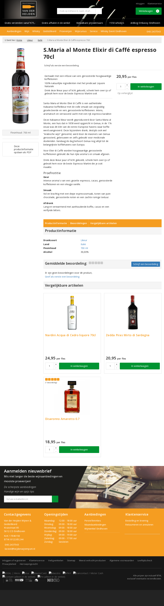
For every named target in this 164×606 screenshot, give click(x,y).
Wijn (27, 31)
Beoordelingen (78, 223)
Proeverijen (65, 31)
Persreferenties (92, 520)
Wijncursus (81, 31)
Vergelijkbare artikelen (103, 223)
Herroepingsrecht (29, 564)
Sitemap (71, 560)
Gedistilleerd (49, 31)
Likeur (30, 40)
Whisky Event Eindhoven (114, 31)
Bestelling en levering (136, 520)
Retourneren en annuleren (139, 524)
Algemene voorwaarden (122, 560)
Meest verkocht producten (92, 560)
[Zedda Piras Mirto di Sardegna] (132, 313)
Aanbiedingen (14, 31)
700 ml (84, 248)
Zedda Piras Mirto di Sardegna (128, 335)
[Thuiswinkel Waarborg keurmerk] (40, 580)
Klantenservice (155, 3)
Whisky (36, 31)
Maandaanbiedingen (95, 524)
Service (94, 31)
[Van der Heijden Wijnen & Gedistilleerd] (28, 9)
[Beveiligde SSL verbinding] (19, 580)
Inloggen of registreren (14, 560)
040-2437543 (154, 31)
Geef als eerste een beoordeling (62, 276)
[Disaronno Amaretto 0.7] (72, 397)
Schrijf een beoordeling (145, 264)
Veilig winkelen (55, 560)
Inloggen (140, 3)
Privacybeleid (9, 564)
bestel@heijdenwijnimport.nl (20, 548)
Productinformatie (56, 223)
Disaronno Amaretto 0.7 (62, 419)
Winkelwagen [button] (148, 11)
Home (19, 40)
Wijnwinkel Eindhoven (95, 528)
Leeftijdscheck (145, 560)
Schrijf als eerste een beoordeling (61, 65)
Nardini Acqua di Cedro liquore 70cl (70, 335)
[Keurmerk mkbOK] (29, 580)
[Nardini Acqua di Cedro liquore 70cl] (72, 313)
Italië (40, 40)
